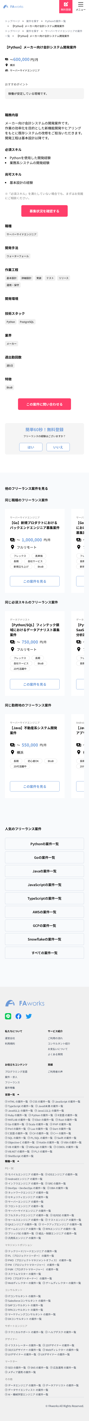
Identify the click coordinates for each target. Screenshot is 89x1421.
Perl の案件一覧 (17, 1128)
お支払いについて (58, 1049)
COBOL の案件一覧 (67, 1147)
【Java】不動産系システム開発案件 (33, 730)
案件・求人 (11, 1077)
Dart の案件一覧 (62, 1128)
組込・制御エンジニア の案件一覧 (58, 1233)
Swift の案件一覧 (66, 1137)
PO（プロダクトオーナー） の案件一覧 (30, 1278)
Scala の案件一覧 (38, 1124)
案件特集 (10, 1087)
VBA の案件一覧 (73, 1142)
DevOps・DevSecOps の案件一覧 (27, 1188)
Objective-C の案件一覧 (21, 1142)
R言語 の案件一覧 (67, 1115)
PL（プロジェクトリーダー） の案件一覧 (31, 1255)
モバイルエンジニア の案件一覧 (25, 1174)
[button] (44, 1094)
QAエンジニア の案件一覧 (22, 1224)
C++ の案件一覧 (62, 1133)
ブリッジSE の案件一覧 (21, 1233)
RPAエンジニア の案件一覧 (61, 1229)
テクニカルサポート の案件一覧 (25, 1332)
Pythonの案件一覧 (55, 21)
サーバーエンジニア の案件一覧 (25, 1201)
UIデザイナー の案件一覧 (22, 1354)
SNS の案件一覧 (39, 1367)
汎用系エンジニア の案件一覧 (24, 1238)
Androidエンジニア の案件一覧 (25, 1179)
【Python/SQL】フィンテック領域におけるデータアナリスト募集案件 (35, 629)
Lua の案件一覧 (39, 1128)
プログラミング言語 (16, 1071)
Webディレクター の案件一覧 (24, 1283)
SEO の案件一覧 (17, 1367)
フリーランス (12, 1082)
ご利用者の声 (55, 1071)
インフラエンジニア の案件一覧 (25, 1183)
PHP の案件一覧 (62, 1124)
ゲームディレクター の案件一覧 (63, 1283)
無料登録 (66, 9)
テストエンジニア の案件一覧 (64, 1219)
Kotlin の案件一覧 (49, 1142)
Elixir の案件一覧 (44, 1119)
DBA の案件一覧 (59, 1188)
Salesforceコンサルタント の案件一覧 (29, 1300)
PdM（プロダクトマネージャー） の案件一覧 (33, 1269)
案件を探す (32, 21)
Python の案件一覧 (42, 1115)
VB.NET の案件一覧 (19, 1151)
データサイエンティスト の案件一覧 (28, 1389)
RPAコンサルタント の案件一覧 (25, 1309)
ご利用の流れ (55, 1038)
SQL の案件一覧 (17, 1137)
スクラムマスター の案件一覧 (24, 1273)
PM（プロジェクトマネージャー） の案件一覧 (33, 1264)
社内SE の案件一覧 (63, 1215)
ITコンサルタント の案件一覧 (24, 1296)
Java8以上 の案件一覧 (20, 1110)
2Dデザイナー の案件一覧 (60, 1345)
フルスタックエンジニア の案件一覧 (28, 1215)
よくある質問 (55, 1054)
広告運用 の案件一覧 (64, 1367)
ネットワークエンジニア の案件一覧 (28, 1192)
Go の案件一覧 (16, 1124)
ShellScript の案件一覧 (21, 1156)
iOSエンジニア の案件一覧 (63, 1174)
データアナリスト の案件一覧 (62, 1385)
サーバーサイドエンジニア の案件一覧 (29, 1210)
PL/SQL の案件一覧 (42, 1137)
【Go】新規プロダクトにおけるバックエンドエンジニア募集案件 (35, 525)
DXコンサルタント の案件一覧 (25, 1318)
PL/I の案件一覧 (43, 1151)
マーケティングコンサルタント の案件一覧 (32, 1314)
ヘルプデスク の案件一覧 (62, 1332)
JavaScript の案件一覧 (67, 1101)
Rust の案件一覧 (68, 1119)
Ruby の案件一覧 (17, 1115)
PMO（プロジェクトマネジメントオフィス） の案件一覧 (39, 1260)
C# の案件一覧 (40, 1133)
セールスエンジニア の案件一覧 (25, 1219)
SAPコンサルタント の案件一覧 (25, 1305)
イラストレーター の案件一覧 (24, 1345)
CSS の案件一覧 (41, 1101)
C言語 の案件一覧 (18, 1133)
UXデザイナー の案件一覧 (55, 1354)
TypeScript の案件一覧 (21, 1106)
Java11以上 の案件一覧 (51, 1110)
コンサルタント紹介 (59, 1043)
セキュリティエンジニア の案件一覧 (28, 1197)
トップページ (12, 21)
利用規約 (10, 1043)
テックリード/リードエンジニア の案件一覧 (32, 1251)
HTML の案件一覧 (18, 1101)
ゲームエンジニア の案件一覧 (24, 1229)
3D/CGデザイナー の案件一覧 (24, 1349)
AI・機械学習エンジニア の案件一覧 (28, 1394)
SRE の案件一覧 (57, 1183)
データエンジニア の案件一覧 (24, 1385)
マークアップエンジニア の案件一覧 (62, 1224)
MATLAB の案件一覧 (19, 1119)
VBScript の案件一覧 (40, 1147)
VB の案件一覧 (16, 1147)
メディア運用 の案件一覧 (22, 1372)
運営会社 (10, 1038)
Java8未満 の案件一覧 (50, 1106)
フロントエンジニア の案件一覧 (25, 1206)
